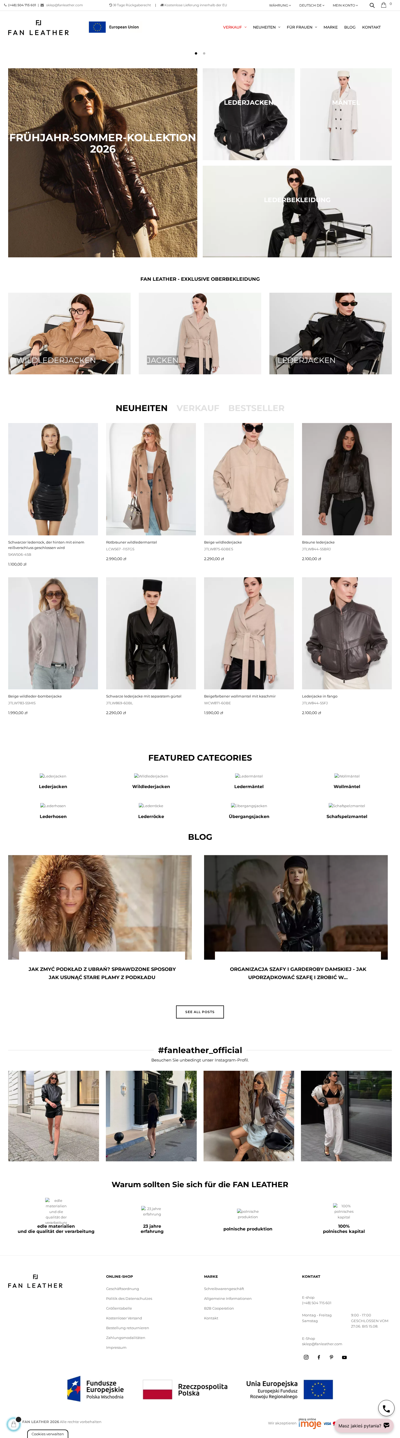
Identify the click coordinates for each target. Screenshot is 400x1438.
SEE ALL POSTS (200, 1012)
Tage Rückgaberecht (132, 5)
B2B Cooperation (219, 1308)
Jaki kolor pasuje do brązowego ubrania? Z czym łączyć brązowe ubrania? (298, 973)
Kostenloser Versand (124, 1318)
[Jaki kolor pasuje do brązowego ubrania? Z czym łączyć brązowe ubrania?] (296, 907)
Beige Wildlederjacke (223, 542)
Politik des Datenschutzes (129, 1298)
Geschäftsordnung (122, 1288)
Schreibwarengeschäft (224, 1288)
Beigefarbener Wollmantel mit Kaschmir (240, 696)
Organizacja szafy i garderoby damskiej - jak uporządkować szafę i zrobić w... (102, 973)
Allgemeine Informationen (228, 1298)
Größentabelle (119, 1308)
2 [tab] (204, 53)
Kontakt (211, 1318)
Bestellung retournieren (127, 1328)
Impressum (116, 1347)
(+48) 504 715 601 (316, 1303)
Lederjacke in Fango (319, 696)
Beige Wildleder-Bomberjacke (35, 696)
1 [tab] (196, 53)
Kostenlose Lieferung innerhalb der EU (195, 5)
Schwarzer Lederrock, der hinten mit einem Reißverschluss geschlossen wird (46, 545)
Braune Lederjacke (318, 542)
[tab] (142, 408)
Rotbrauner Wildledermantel (131, 542)
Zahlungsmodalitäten (125, 1337)
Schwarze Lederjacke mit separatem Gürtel (143, 696)
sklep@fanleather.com (63, 5)
